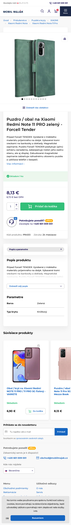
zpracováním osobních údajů (29, 438)
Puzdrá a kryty (39, 20)
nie (7, 518)
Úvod (6, 20)
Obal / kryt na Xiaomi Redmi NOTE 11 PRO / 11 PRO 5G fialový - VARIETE (26, 391)
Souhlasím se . (23, 438)
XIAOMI (54, 20)
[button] (42, 11)
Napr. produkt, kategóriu (24, 25)
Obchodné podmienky (15, 488)
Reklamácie (9, 492)
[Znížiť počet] (16, 208)
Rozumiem (38, 518)
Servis (39, 492)
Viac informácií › (15, 163)
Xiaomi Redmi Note (18, 23)
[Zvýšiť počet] (16, 205)
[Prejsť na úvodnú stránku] (13, 11)
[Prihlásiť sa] (49, 11)
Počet (11, 206)
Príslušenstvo (20, 20)
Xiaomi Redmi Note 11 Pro (45, 23)
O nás (39, 488)
